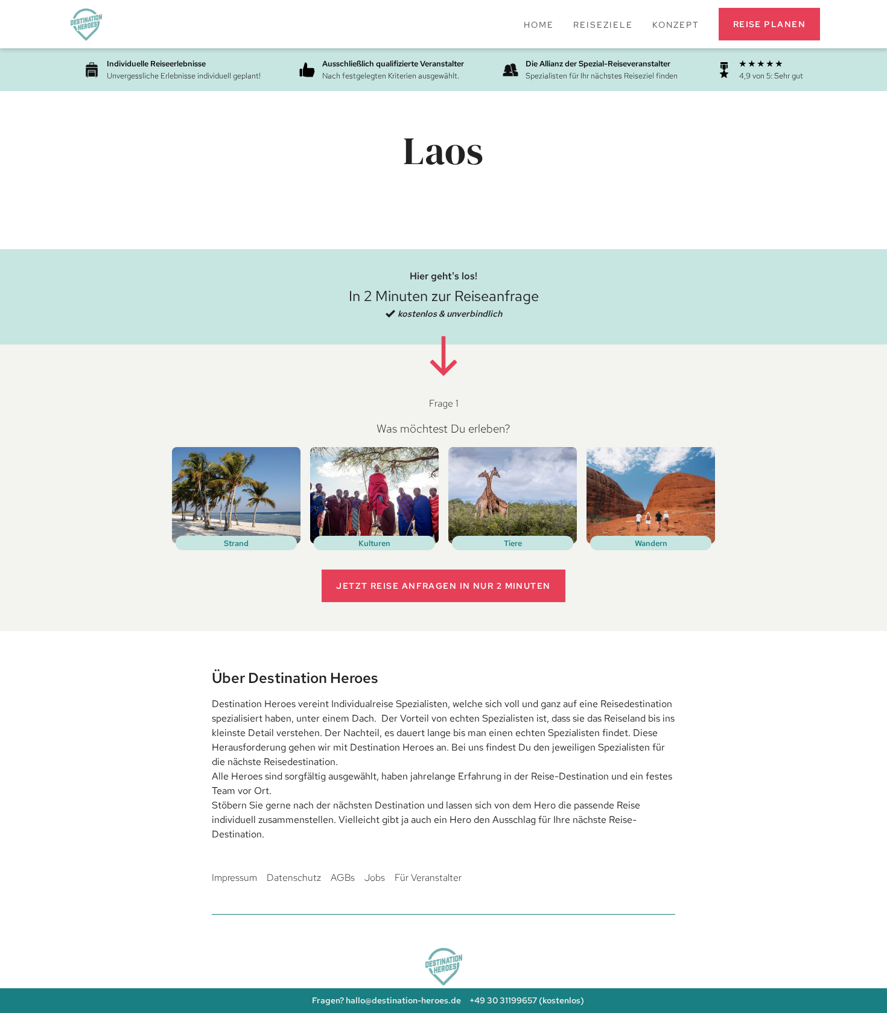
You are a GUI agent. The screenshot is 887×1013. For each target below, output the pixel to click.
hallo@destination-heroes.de (403, 1000)
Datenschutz (294, 877)
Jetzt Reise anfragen (443, 585)
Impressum (234, 877)
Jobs (374, 877)
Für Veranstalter (428, 877)
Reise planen (769, 24)
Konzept (675, 24)
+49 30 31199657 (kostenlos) (526, 1000)
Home (539, 24)
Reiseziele (603, 24)
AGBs (343, 877)
